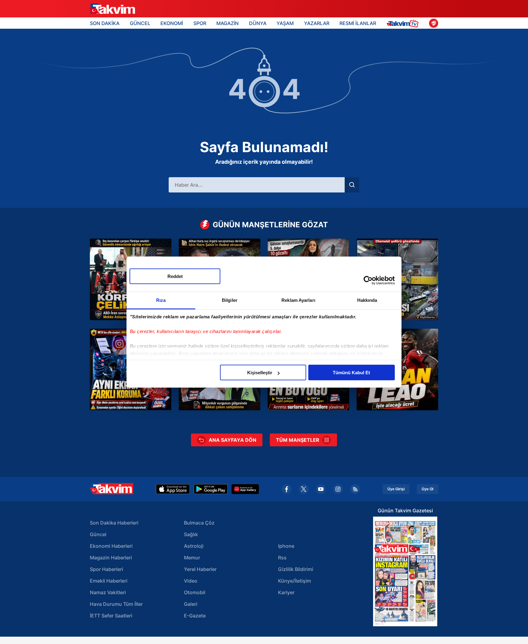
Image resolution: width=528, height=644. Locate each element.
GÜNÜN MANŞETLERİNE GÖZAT (270, 224)
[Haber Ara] (352, 184)
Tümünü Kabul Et (351, 372)
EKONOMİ (171, 23)
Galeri (190, 604)
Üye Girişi (396, 489)
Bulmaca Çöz (199, 523)
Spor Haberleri (106, 569)
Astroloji (194, 546)
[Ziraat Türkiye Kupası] (433, 23)
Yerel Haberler (200, 569)
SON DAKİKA (104, 23)
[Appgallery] (245, 489)
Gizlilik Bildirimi (295, 569)
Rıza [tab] (161, 300)
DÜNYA (257, 23)
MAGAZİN (227, 23)
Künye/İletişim (294, 581)
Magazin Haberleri (111, 557)
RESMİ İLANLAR (357, 23)
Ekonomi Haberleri (111, 546)
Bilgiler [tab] (229, 300)
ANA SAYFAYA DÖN (232, 440)
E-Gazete (195, 616)
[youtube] (321, 489)
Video (190, 581)
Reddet (175, 276)
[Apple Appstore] (173, 489)
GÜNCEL (140, 23)
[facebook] (287, 489)
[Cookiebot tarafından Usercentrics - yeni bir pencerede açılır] (368, 280)
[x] (304, 489)
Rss (282, 557)
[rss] (355, 489)
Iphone (286, 546)
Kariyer (286, 592)
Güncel (98, 534)
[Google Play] (211, 489)
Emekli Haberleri (108, 581)
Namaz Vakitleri (108, 592)
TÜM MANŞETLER (297, 440)
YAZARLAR (316, 23)
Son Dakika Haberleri (114, 523)
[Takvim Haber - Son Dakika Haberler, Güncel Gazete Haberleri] (112, 8)
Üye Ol (427, 489)
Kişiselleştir (259, 372)
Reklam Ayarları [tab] (298, 300)
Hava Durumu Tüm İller (116, 604)
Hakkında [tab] (367, 300)
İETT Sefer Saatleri (111, 616)
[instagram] (338, 489)
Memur (192, 557)
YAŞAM (285, 23)
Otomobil (194, 592)
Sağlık (191, 534)
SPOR (199, 23)
